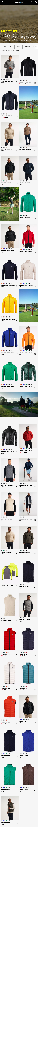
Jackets (4, 46)
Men (6, 50)
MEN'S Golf (11, 50)
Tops (11, 46)
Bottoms (18, 46)
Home (2, 50)
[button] (2, 2)
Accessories (27, 46)
